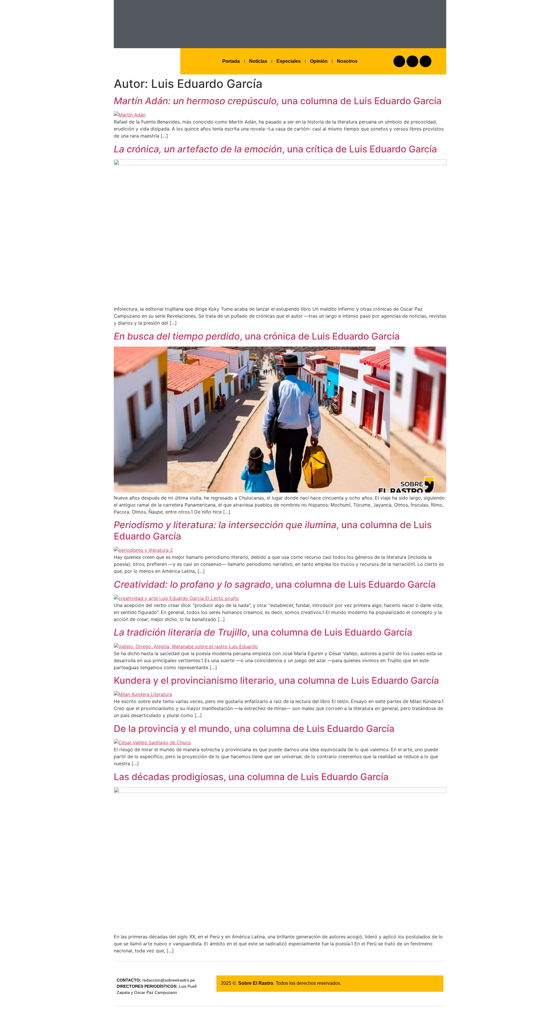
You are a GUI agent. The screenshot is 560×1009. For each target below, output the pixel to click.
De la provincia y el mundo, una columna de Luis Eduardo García (254, 728)
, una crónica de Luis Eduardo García (257, 336)
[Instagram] (412, 61)
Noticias (258, 61)
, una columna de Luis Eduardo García (273, 530)
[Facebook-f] (399, 61)
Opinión (319, 61)
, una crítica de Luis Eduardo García (275, 149)
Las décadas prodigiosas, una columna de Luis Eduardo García (251, 776)
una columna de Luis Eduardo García (278, 101)
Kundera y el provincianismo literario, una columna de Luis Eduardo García (276, 680)
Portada (231, 61)
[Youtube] (425, 61)
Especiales (288, 61)
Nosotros (347, 61)
